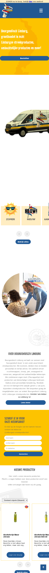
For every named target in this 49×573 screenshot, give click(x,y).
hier (30, 1)
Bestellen (24, 58)
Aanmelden (23, 454)
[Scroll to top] (43, 567)
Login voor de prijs (15, 555)
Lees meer (25, 402)
